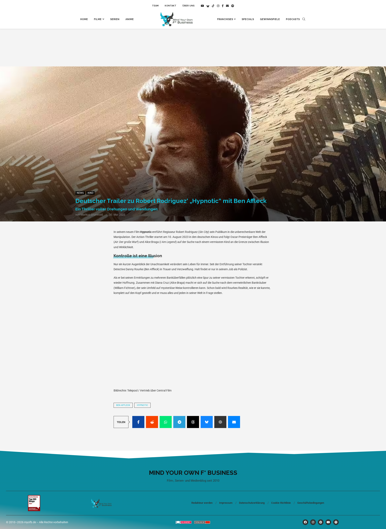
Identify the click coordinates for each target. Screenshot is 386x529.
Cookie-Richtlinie (281, 502)
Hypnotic (142, 405)
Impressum (225, 502)
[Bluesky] (207, 5)
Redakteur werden (202, 502)
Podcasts (293, 19)
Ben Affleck (123, 405)
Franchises (225, 19)
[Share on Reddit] (152, 422)
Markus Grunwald (92, 214)
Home (84, 19)
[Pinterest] (320, 522)
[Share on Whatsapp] (166, 422)
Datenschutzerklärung (252, 502)
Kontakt (170, 5)
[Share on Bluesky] (207, 422)
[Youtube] (202, 5)
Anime (129, 19)
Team (155, 5)
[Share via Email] (234, 422)
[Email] (227, 5)
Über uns (188, 5)
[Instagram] (218, 5)
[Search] (304, 19)
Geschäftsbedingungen (310, 502)
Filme (98, 19)
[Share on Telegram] (179, 422)
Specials (248, 19)
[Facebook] (223, 5)
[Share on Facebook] (138, 422)
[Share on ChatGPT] (220, 422)
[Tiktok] (213, 5)
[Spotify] (232, 5)
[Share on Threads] (193, 422)
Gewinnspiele (270, 19)
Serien (114, 19)
